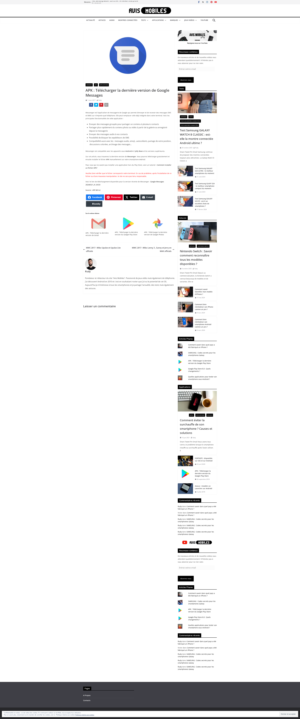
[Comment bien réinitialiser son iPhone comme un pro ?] (185, 308)
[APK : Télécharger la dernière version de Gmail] (99, 224)
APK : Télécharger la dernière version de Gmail (97, 234)
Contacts (86, 700)
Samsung (183, 117)
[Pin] (101, 105)
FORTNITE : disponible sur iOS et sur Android (203, 459)
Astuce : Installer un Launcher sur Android (203, 487)
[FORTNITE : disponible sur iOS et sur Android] (185, 461)
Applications (158, 20)
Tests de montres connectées (190, 121)
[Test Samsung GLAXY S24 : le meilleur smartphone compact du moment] (185, 188)
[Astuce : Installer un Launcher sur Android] (185, 489)
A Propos (86, 695)
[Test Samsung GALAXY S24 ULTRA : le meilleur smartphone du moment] (185, 172)
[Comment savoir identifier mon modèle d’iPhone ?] (185, 293)
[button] (147, 20)
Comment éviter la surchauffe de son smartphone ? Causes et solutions (196, 426)
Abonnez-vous (185, 80)
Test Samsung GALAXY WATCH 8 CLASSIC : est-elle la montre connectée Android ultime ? (196, 136)
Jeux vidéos (189, 20)
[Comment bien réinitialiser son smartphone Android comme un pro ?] (185, 325)
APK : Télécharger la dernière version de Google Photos (155, 233)
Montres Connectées (127, 20)
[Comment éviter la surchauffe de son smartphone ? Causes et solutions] (197, 401)
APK (96, 85)
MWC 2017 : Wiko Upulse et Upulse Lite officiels (103, 249)
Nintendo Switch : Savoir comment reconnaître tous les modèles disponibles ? (196, 257)
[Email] (106, 105)
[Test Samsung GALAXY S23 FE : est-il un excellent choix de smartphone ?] (185, 204)
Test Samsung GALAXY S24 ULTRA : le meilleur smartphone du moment (204, 170)
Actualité (90, 20)
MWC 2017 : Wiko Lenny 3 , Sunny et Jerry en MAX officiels (151, 249)
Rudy (100, 100)
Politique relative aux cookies (84, 715)
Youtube (204, 20)
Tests (143, 20)
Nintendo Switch (203, 246)
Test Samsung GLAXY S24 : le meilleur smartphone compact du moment (205, 186)
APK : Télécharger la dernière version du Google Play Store (126, 233)
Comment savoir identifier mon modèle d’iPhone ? (203, 291)
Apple (191, 415)
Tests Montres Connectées (189, 125)
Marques (174, 20)
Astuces (102, 20)
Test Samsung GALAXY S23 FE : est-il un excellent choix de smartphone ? (203, 202)
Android (89, 85)
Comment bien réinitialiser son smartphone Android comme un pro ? (203, 323)
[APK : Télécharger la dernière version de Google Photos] (157, 223)
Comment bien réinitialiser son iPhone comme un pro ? (204, 306)
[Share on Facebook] (91, 105)
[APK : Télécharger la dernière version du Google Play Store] (128, 223)
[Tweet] (96, 105)
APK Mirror (96, 190)
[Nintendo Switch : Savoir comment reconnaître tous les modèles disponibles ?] (197, 232)
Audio (111, 20)
